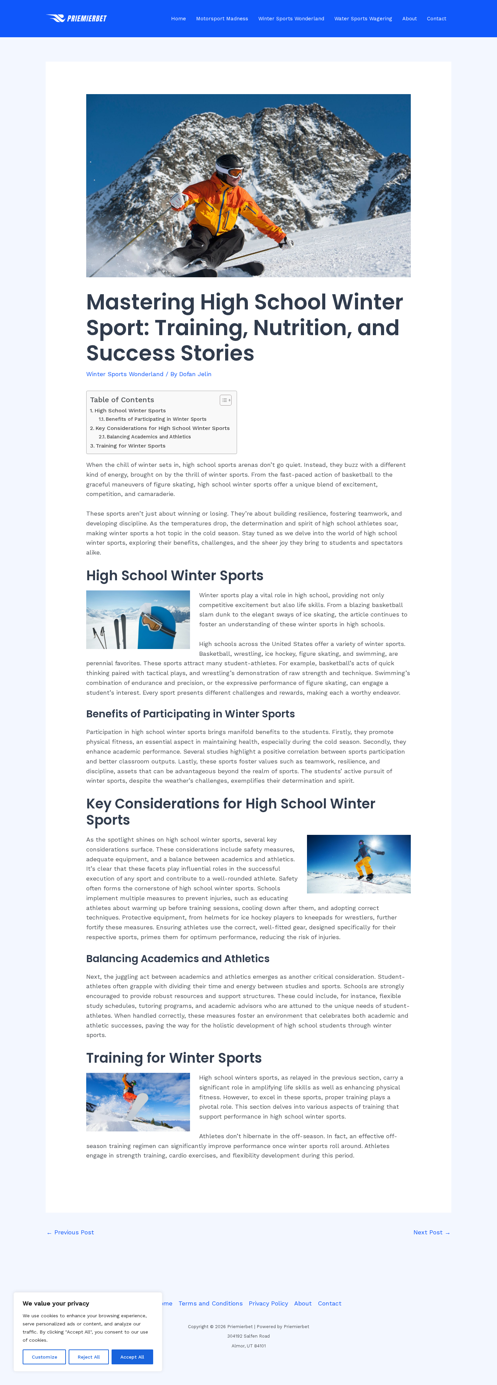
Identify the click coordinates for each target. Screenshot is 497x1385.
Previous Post (70, 1232)
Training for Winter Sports (131, 445)
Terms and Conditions (211, 1303)
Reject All (89, 1357)
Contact (436, 19)
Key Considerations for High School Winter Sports (162, 428)
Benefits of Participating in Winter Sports (156, 419)
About (409, 19)
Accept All (132, 1357)
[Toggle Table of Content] (222, 400)
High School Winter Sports (130, 410)
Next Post (432, 1232)
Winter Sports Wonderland (291, 19)
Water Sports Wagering (363, 19)
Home (178, 19)
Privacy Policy (268, 1303)
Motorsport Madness (222, 19)
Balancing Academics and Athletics (149, 437)
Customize (44, 1357)
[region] (88, 1331)
